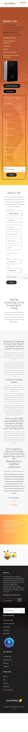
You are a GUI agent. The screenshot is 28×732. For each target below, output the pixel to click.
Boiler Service (10, 32)
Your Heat (17, 437)
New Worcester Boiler (8, 620)
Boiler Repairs (6, 630)
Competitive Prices (7, 660)
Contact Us (5, 683)
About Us (5, 676)
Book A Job (5, 663)
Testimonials (6, 666)
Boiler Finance (6, 633)
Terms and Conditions (8, 690)
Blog (4, 679)
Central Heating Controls (8, 623)
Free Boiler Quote (7, 656)
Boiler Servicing (6, 627)
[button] (11, 505)
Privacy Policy (6, 686)
